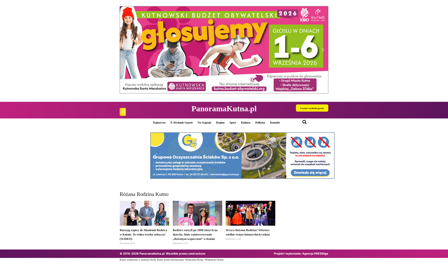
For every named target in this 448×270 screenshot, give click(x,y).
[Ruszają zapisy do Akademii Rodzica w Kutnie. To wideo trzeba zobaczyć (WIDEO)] (144, 213)
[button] (224, 49)
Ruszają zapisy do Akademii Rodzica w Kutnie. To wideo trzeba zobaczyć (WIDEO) (143, 234)
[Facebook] (123, 112)
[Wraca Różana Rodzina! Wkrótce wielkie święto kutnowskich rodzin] (250, 213)
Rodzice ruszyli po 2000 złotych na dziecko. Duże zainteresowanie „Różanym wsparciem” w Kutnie (195, 234)
